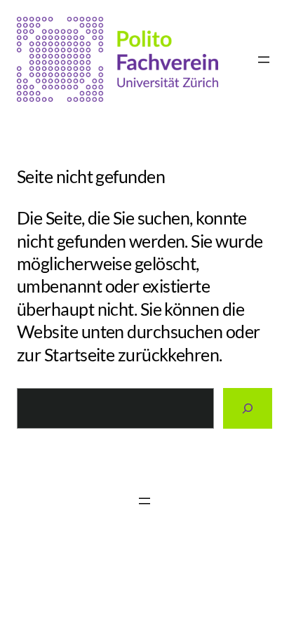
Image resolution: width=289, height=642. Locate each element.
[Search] (247, 408)
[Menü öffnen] (263, 59)
